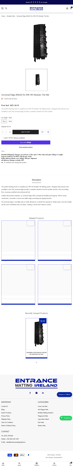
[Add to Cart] (42, 345)
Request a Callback (64, 394)
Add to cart (25, 132)
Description (36, 180)
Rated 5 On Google (36, 2)
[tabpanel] (36, 338)
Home (3, 16)
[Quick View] (36, 345)
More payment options (26, 147)
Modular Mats (11, 16)
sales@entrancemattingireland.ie (15, 442)
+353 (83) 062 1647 (12, 439)
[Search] (6, 8)
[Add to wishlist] (42, 132)
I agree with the (8, 138)
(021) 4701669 (8, 436)
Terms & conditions (19, 138)
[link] (18, 255)
